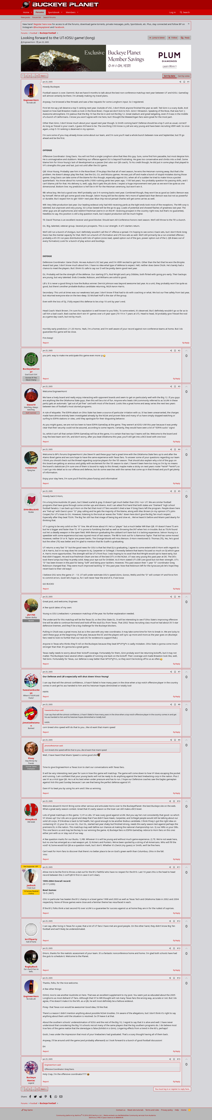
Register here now (43, 24)
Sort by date (169, 76)
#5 (179, 491)
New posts (25, 17)
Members (70, 12)
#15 (178, 1059)
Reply (187, 342)
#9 (179, 740)
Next (43, 76)
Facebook (59, 27)
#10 (178, 801)
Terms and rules (152, 1110)
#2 (179, 350)
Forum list (36, 17)
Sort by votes (184, 76)
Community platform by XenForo (79, 1115)
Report (46, 342)
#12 (178, 921)
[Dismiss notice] (188, 24)
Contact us (120, 1110)
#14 (178, 978)
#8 (179, 704)
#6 (179, 596)
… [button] (33, 76)
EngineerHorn (29, 42)
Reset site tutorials (135, 1110)
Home (26, 12)
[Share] (180, 82)
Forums (40, 12)
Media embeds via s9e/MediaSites (116, 1115)
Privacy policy (167, 1110)
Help (177, 1110)
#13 (178, 948)
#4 (179, 449)
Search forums (49, 17)
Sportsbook (53, 12)
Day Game (28, 1110)
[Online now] (31, 963)
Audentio (152, 1115)
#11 (178, 867)
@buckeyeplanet (41, 27)
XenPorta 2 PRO (95, 1117)
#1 (188, 82)
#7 (179, 672)
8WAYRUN (119, 1117)
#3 (179, 386)
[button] (31, 12)
